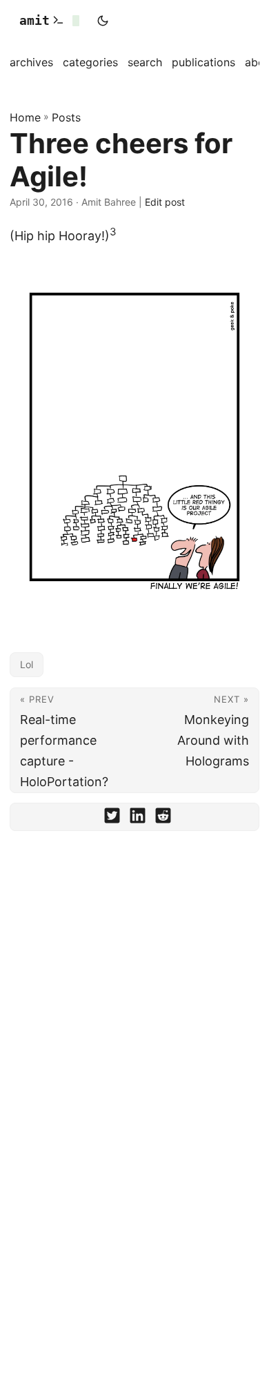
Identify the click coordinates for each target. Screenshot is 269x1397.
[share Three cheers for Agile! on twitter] (112, 818)
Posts (66, 117)
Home (25, 117)
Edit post (165, 202)
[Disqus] (134, 1033)
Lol (26, 664)
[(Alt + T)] (102, 20)
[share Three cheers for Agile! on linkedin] (137, 818)
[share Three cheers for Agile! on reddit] (163, 818)
